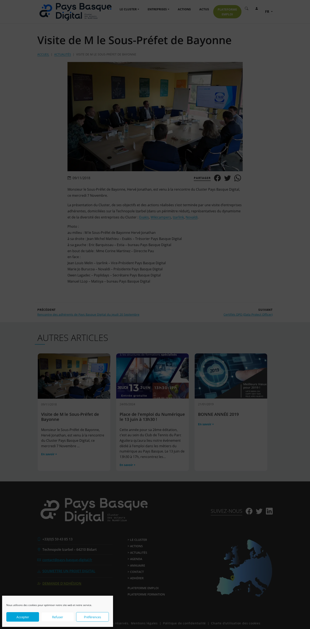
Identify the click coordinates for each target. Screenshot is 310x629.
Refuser (57, 617)
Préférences (92, 617)
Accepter (22, 617)
